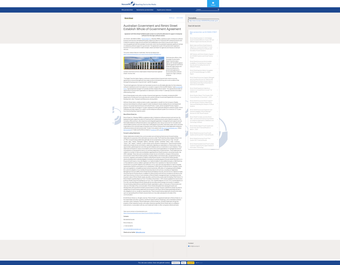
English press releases (164, 10)
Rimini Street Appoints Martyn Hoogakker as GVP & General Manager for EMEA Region (201, 72)
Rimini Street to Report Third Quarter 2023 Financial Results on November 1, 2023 (201, 96)
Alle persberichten (127, 10)
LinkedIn (161, 130)
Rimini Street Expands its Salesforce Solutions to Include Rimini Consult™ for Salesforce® (201, 90)
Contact (213, 5)
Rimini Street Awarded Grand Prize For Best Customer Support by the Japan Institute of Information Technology (202, 145)
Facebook (153, 130)
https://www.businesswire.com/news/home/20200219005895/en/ (142, 54)
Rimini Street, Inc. (146, 39)
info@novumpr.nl (194, 246)
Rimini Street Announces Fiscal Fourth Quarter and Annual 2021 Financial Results (201, 134)
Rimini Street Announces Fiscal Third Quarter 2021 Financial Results (200, 139)
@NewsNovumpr (140, 232)
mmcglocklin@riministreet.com (132, 229)
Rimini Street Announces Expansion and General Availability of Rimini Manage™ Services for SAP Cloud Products (201, 111)
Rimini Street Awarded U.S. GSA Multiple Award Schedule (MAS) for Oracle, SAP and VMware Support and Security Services (202, 39)
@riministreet (127, 130)
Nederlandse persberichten (144, 10)
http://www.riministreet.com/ (169, 128)
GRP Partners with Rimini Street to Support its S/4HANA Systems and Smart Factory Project (201, 56)
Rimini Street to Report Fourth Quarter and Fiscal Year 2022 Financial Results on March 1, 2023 (201, 127)
